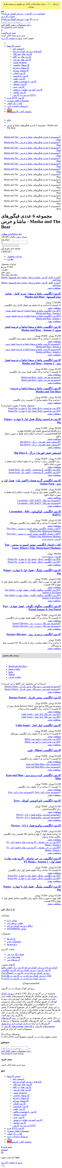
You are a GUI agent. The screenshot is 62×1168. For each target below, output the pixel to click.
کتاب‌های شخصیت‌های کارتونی (17, 1026)
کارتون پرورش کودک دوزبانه (30, 970)
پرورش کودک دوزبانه (34, 967)
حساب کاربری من (15, 954)
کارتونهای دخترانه (21, 68)
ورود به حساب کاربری (11, 1162)
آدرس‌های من (13, 960)
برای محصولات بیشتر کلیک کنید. (16, 25)
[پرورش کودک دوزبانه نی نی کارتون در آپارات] (23, 978)
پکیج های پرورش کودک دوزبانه (27, 51)
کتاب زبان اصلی (14, 103)
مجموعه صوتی (20, 62)
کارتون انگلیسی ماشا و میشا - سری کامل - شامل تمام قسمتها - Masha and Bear (33, 295)
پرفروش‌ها (12, 944)
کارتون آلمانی (19, 73)
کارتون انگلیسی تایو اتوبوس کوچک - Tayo (37, 800)
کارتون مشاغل (20, 84)
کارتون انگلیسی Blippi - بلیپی (44, 750)
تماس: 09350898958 (16, 928)
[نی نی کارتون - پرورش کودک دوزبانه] (19, 13)
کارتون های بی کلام (22, 57)
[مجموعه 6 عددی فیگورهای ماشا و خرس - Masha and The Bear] (31, 139)
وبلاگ (9, 109)
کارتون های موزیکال (22, 54)
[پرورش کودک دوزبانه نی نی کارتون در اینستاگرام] (25, 973)
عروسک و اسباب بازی (17, 106)
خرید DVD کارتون (15, 98)
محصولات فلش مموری (18, 100)
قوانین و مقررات (15, 923)
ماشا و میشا (14, 669)
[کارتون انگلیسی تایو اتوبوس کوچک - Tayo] (34, 792)
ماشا (11, 672)
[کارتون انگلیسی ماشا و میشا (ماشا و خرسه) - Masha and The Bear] (41, 378)
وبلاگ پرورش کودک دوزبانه (20, 926)
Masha (12, 674)
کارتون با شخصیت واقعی (24, 81)
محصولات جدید (14, 941)
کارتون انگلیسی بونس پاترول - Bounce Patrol (35, 697)
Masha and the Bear (18, 666)
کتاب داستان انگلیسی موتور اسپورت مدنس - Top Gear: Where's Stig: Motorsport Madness (33, 546)
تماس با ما (12, 920)
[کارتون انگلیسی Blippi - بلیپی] (43, 740)
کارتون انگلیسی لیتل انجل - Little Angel (38, 725)
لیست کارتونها (13, 46)
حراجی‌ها (11, 938)
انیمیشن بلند (18, 48)
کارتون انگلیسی (8, 970)
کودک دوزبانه (50, 967)
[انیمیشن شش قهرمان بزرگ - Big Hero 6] (40, 443)
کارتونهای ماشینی (21, 65)
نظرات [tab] (10, 259)
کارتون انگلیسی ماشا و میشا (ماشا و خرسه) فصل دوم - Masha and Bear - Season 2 (32, 362)
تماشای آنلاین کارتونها (19, 111)
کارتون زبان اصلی (15, 967)
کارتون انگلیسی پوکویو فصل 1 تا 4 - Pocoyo (36, 825)
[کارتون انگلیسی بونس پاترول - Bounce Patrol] (33, 687)
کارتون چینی (19, 87)
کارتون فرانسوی (20, 76)
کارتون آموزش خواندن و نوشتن (27, 89)
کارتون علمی (19, 78)
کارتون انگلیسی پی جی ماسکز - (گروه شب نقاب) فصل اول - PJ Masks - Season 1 (32, 860)
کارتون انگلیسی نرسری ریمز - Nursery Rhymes (33, 634)
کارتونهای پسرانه (21, 70)
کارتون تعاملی (19, 92)
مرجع (4, 267)
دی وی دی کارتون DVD (24, 95)
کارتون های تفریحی (22, 59)
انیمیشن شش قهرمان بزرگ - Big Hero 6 (37, 452)
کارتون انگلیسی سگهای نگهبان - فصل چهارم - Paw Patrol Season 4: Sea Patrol (32, 608)
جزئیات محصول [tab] (14, 256)
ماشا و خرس (15, 677)
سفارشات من (13, 957)
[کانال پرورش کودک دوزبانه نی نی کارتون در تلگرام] (26, 975)
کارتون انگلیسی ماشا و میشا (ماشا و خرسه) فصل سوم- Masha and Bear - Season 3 (32, 328)
